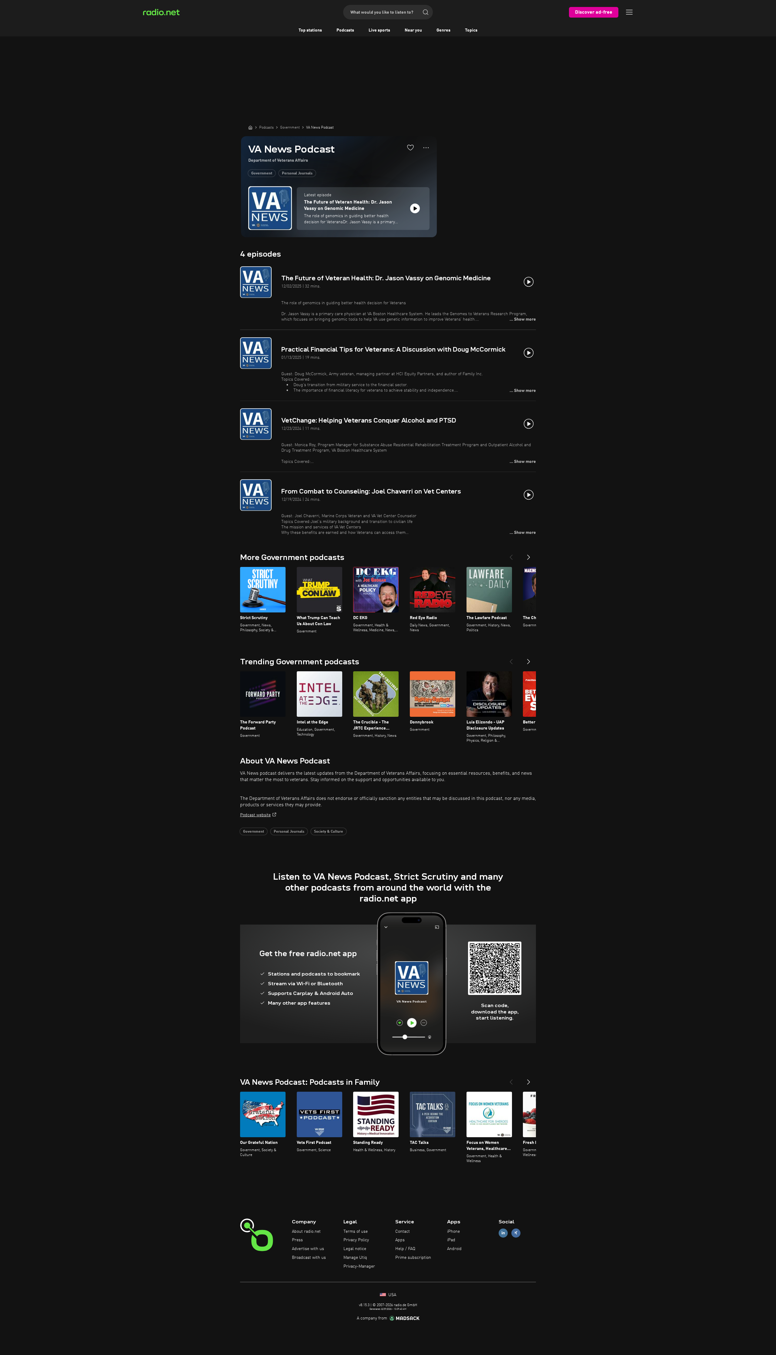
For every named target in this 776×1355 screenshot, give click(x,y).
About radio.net (306, 1231)
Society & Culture (328, 832)
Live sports (379, 30)
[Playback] (415, 208)
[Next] (528, 555)
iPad (451, 1240)
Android (454, 1249)
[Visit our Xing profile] (515, 1233)
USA (391, 1295)
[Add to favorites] (410, 147)
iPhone (453, 1231)
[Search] (425, 12)
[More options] (426, 147)
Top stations (310, 30)
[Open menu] (629, 12)
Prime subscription (413, 1258)
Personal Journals (297, 173)
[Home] (250, 127)
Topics (471, 30)
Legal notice (354, 1249)
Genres (443, 30)
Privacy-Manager (359, 1266)
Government (261, 173)
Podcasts (345, 30)
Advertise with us (308, 1249)
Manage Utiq (355, 1258)
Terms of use (355, 1231)
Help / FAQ (405, 1249)
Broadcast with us (309, 1258)
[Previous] (511, 555)
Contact (402, 1231)
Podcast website (255, 815)
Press (297, 1240)
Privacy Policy (356, 1240)
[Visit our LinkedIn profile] (503, 1233)
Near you (413, 30)
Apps (400, 1240)
